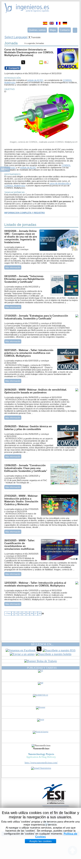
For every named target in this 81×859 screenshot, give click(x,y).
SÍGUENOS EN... (42, 644)
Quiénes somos (37, 30)
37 (35, 613)
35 (28, 613)
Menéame (11, 62)
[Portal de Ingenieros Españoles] (27, 12)
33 (20, 613)
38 (39, 613)
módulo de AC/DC (35, 80)
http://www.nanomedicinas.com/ (41, 762)
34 (24, 613)
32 (16, 613)
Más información (12, 267)
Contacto (65, 30)
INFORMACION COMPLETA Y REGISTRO (24, 213)
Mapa (53, 30)
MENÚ (5, 169)
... (75, 30)
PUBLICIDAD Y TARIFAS (42, 667)
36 (32, 613)
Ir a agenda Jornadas (34, 43)
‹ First (8, 613)
